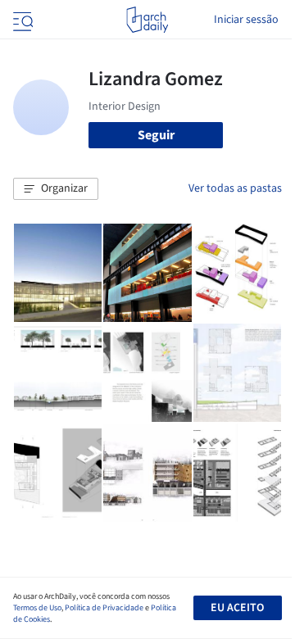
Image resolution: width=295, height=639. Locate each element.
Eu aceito (237, 608)
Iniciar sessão (246, 19)
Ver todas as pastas (235, 188)
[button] (55, 189)
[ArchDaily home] (147, 20)
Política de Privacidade (104, 608)
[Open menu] (21, 19)
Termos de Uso (37, 608)
